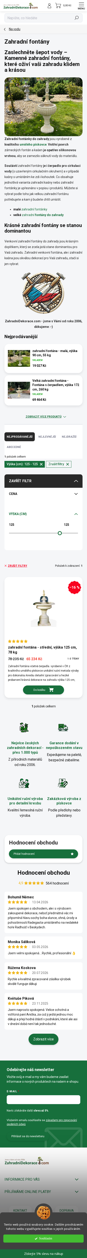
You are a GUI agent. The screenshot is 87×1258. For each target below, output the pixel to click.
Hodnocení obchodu (43, 872)
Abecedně (14, 447)
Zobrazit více (43, 1039)
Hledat (77, 17)
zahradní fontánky (34, 209)
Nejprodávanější (20, 436)
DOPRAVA (67, 1210)
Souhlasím (45, 1238)
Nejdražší (69, 436)
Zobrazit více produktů (44, 416)
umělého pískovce (33, 144)
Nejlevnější (47, 436)
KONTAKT (20, 1210)
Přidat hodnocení (24, 853)
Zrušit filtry (17, 565)
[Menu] (81, 5)
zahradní (43, 215)
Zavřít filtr (20, 481)
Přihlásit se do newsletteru (27, 1136)
